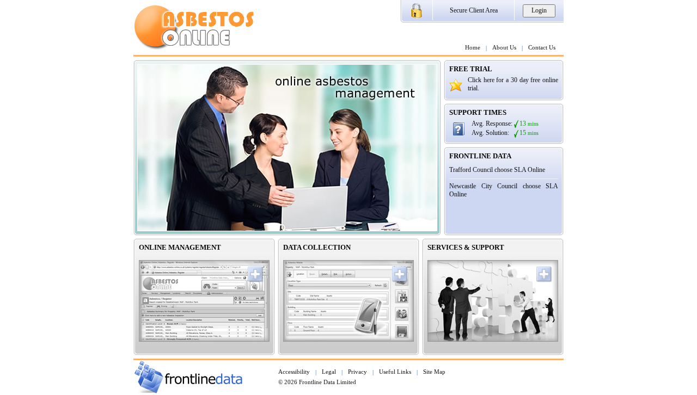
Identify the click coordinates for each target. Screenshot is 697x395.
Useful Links (395, 371)
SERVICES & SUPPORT (465, 247)
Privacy (357, 371)
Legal (329, 371)
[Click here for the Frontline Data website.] (187, 390)
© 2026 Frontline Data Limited (317, 382)
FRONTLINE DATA (480, 156)
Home (472, 47)
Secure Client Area (474, 10)
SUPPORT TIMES (477, 112)
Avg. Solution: (490, 133)
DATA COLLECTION (317, 247)
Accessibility (294, 371)
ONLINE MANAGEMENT (180, 247)
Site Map (434, 371)
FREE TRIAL (470, 69)
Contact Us (541, 47)
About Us (504, 47)
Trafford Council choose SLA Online (497, 170)
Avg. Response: (492, 123)
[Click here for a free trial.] (455, 88)
